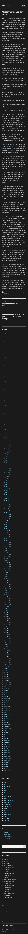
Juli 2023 (6, 407)
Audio (5, 782)
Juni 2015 (6, 523)
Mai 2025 (6, 363)
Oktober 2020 (7, 473)
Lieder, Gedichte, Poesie (9, 800)
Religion (5, 810)
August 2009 (6, 606)
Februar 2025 (7, 369)
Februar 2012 (7, 562)
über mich (4, 922)
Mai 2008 (6, 628)
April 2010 (6, 592)
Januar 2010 (6, 596)
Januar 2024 (6, 395)
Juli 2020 (6, 479)
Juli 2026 (6, 335)
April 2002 (6, 722)
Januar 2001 (6, 742)
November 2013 (7, 544)
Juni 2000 (6, 748)
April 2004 (6, 696)
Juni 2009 (6, 610)
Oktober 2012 (7, 556)
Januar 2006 (6, 656)
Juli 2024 (6, 383)
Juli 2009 (6, 608)
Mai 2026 (6, 339)
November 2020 (7, 471)
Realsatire (6, 808)
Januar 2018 (6, 497)
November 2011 (7, 566)
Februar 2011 (7, 580)
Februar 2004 (7, 698)
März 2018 (6, 495)
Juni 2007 (6, 646)
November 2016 (7, 507)
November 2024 (7, 375)
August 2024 (6, 381)
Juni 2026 (6, 337)
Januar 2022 (6, 443)
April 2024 (6, 389)
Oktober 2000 (7, 744)
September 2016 (7, 511)
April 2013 (6, 550)
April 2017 (6, 499)
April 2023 (6, 413)
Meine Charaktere (8, 802)
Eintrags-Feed (7, 834)
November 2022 (7, 423)
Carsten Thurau (7, 292)
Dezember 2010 (7, 584)
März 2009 (6, 616)
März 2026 (6, 343)
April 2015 (6, 527)
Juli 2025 (6, 359)
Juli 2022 (6, 431)
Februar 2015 (7, 531)
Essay (5, 790)
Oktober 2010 (7, 586)
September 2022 (7, 427)
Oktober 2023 (7, 401)
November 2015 (7, 517)
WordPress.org (7, 838)
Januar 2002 (6, 726)
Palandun (6, 5)
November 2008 (7, 622)
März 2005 (6, 676)
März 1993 (6, 766)
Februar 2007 (7, 650)
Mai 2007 (6, 648)
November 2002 (7, 710)
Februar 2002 (7, 724)
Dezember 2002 (7, 708)
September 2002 (7, 714)
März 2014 (6, 541)
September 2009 (7, 604)
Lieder (5, 798)
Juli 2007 (6, 644)
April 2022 (6, 437)
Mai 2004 (6, 694)
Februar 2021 (7, 465)
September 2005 (7, 664)
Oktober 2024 (7, 377)
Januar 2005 (6, 680)
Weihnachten (6, 820)
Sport (5, 816)
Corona (5, 788)
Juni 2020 (6, 481)
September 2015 (7, 519)
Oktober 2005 (7, 662)
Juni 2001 (6, 734)
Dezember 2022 (7, 421)
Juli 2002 (6, 716)
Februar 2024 (7, 393)
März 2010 (6, 594)
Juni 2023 (6, 409)
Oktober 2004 (7, 686)
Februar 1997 (7, 756)
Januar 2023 (6, 419)
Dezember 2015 (7, 515)
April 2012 (6, 560)
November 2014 (7, 537)
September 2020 (7, 475)
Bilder (5, 784)
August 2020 (6, 477)
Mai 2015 (6, 525)
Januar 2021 (6, 467)
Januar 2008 (6, 636)
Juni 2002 (6, 718)
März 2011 (6, 578)
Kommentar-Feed (7, 836)
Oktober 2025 (7, 353)
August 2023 (6, 405)
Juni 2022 (6, 433)
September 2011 (7, 570)
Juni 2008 (6, 626)
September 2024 (7, 379)
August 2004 (6, 688)
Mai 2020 (6, 483)
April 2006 (6, 652)
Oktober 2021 (7, 449)
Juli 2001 (6, 732)
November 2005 (7, 660)
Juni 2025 (6, 361)
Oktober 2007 (7, 640)
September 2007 (7, 642)
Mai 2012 (6, 558)
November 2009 (7, 600)
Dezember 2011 (7, 564)
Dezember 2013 (7, 543)
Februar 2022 (7, 441)
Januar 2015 (6, 533)
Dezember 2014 (7, 535)
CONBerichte (7, 786)
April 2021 (6, 461)
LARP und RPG (7, 796)
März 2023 (6, 415)
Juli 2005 (6, 668)
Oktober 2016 (7, 509)
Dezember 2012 (7, 554)
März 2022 (6, 439)
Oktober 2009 (7, 602)
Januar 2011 (6, 582)
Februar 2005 (7, 678)
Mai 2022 (6, 435)
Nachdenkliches (7, 804)
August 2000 (6, 746)
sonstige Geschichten (8, 814)
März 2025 (6, 367)
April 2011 (6, 576)
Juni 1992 (6, 768)
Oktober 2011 (7, 568)
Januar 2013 (6, 552)
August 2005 (6, 666)
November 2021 (7, 447)
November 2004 (7, 684)
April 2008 (6, 630)
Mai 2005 (6, 672)
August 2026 (6, 333)
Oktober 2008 (7, 624)
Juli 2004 (6, 690)
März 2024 (6, 391)
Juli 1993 (6, 764)
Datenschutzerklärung (7, 925)
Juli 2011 (6, 572)
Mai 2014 (6, 539)
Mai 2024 (6, 387)
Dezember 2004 (7, 682)
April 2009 (6, 614)
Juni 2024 (6, 385)
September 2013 (7, 546)
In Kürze (21, 292)
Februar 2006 (7, 654)
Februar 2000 (7, 750)
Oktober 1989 (7, 770)
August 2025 (6, 357)
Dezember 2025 (7, 349)
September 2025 (7, 355)
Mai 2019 (6, 491)
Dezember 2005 (7, 658)
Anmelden (6, 832)
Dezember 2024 (7, 373)
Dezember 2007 (7, 638)
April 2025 (6, 365)
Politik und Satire (5, 293)
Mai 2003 (6, 704)
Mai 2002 (6, 720)
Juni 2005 (6, 670)
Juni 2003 (6, 702)
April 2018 (6, 493)
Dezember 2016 (7, 505)
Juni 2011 (6, 574)
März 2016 (6, 513)
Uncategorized (7, 818)
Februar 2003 (7, 706)
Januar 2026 (6, 347)
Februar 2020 (7, 489)
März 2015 (6, 529)
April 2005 (6, 674)
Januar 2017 (6, 503)
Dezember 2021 (7, 445)
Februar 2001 (7, 740)
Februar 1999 (7, 752)
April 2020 (6, 485)
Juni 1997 (6, 754)
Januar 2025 (6, 371)
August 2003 (6, 700)
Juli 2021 (6, 455)
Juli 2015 (6, 521)
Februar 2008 (7, 634)
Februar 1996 (7, 760)
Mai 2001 (6, 736)
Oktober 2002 (7, 712)
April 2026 (6, 341)
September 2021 (7, 451)
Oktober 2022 (7, 425)
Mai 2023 (6, 411)
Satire (5, 812)
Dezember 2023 (7, 397)
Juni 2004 (6, 692)
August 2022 (6, 429)
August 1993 (6, 762)
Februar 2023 (7, 417)
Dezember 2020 (7, 469)
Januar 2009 (6, 620)
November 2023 (7, 399)
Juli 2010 (6, 590)
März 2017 (6, 501)
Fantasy (5, 792)
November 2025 (7, 351)
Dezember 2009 (7, 598)
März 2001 (6, 738)
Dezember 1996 (7, 758)
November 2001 (7, 728)
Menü (23, 5)
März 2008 (6, 632)
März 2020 (6, 487)
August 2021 (6, 453)
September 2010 (7, 588)
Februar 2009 (7, 618)
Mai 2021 (6, 459)
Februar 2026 (7, 345)
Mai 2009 (6, 612)
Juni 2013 (6, 548)
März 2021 (6, 463)
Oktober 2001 (7, 730)
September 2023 (7, 403)
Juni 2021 (6, 457)
